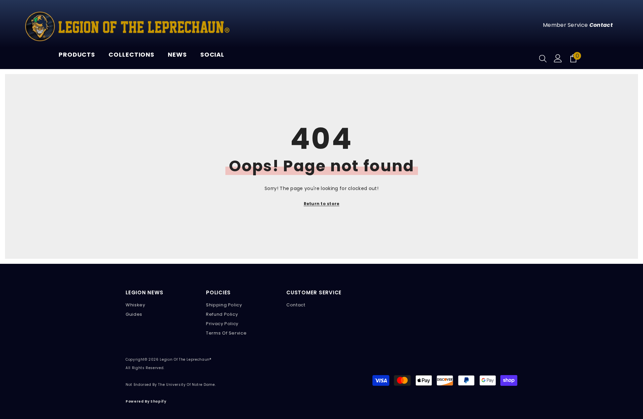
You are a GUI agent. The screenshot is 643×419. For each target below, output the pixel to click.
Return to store (322, 203)
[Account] (558, 58)
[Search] (542, 58)
